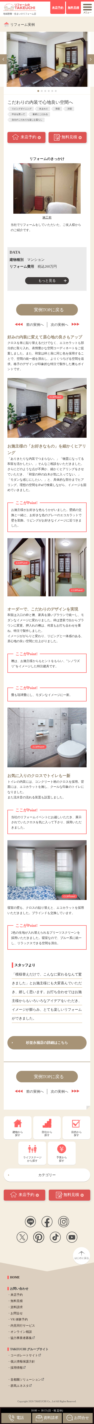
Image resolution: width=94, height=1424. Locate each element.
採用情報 (16, 1367)
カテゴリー (47, 1175)
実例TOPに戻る (49, 309)
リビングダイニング (21, 109)
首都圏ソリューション (25, 1379)
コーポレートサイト (24, 1355)
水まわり (43, 109)
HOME (15, 1277)
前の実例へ (35, 324)
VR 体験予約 (19, 1319)
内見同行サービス (22, 1325)
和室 (58, 109)
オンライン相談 (21, 1331)
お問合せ (16, 1313)
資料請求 (16, 1307)
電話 (20, 1418)
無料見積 (69, 137)
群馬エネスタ (19, 1385)
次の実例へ (59, 324)
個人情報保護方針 (22, 1361)
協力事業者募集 (21, 1338)
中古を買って (18, 114)
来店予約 (28, 137)
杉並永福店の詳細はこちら (47, 1042)
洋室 (70, 109)
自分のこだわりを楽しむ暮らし (27, 120)
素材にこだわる (40, 114)
